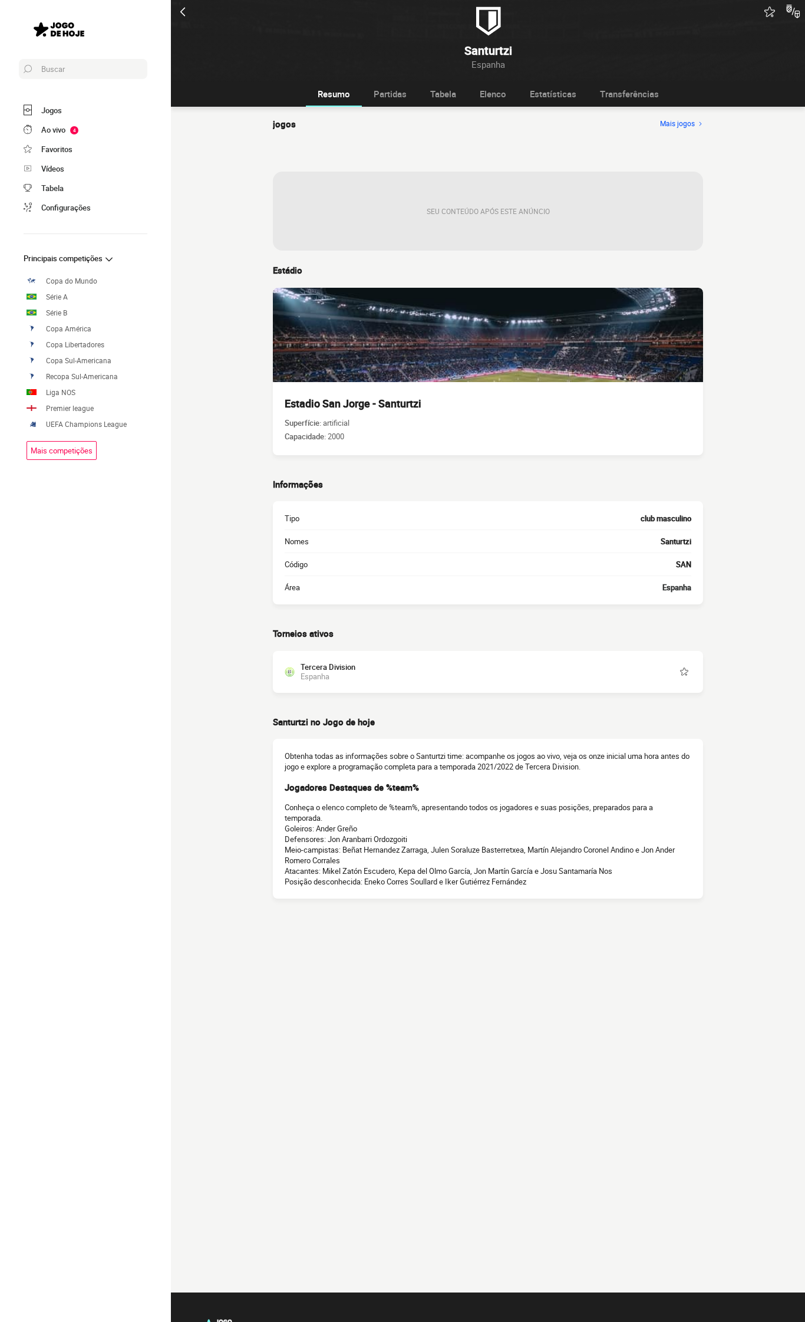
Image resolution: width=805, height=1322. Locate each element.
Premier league (70, 408)
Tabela (443, 94)
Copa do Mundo (71, 281)
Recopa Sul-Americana (82, 376)
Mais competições (62, 450)
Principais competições (64, 258)
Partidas (390, 94)
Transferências (629, 94)
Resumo (334, 94)
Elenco (493, 94)
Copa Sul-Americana (78, 361)
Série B (56, 313)
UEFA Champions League (86, 424)
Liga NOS (60, 392)
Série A (57, 297)
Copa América (68, 329)
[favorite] (769, 12)
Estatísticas (553, 94)
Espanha (676, 587)
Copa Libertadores (75, 345)
